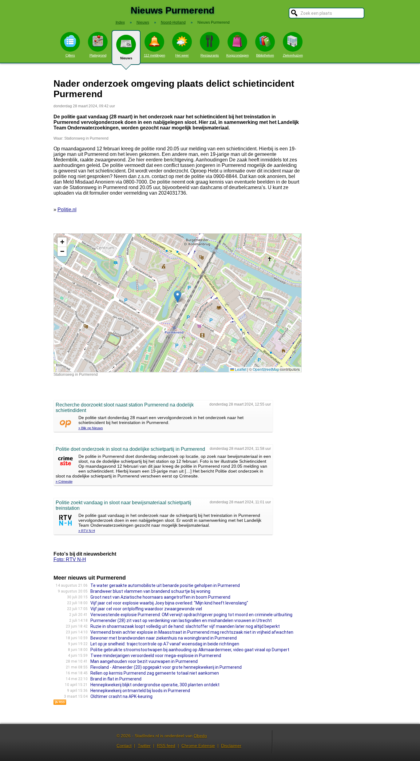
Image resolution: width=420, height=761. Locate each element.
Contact (124, 745)
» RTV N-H (86, 531)
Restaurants (209, 55)
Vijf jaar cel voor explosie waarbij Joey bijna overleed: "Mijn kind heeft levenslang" (169, 602)
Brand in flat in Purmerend (115, 678)
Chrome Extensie (198, 745)
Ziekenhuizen (293, 55)
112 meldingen (154, 55)
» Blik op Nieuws (90, 428)
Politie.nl (67, 209)
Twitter (144, 745)
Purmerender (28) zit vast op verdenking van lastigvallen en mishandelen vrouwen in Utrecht (181, 620)
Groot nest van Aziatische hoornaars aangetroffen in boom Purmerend (160, 597)
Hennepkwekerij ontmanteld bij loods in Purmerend (140, 690)
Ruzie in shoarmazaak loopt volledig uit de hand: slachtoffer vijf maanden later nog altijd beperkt (185, 626)
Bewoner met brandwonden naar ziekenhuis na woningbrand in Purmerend (163, 638)
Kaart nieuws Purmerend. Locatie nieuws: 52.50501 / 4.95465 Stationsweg (177, 303)
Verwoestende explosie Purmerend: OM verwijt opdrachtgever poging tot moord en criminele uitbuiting (191, 614)
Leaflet (240, 369)
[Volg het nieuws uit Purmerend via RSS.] (59, 703)
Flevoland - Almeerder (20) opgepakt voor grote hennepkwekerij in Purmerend (166, 667)
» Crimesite (64, 481)
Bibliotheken (265, 55)
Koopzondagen (237, 55)
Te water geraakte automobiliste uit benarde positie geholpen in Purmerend (165, 585)
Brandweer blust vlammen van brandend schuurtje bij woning (150, 591)
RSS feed (166, 745)
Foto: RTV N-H (69, 559)
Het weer (182, 55)
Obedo (200, 735)
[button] (177, 296)
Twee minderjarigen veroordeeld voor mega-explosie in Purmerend (155, 655)
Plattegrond (97, 55)
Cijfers (70, 55)
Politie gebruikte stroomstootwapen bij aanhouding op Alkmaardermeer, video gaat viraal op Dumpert (189, 649)
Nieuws (126, 58)
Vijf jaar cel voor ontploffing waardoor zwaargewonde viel (146, 608)
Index (120, 22)
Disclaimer (231, 745)
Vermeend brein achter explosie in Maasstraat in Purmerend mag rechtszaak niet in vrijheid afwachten (191, 632)
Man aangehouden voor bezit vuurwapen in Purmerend (144, 661)
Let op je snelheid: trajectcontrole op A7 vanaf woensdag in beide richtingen (164, 643)
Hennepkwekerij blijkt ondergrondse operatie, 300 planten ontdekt (155, 684)
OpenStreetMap (266, 369)
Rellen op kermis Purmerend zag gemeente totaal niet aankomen (154, 673)
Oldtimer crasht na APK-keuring (121, 696)
